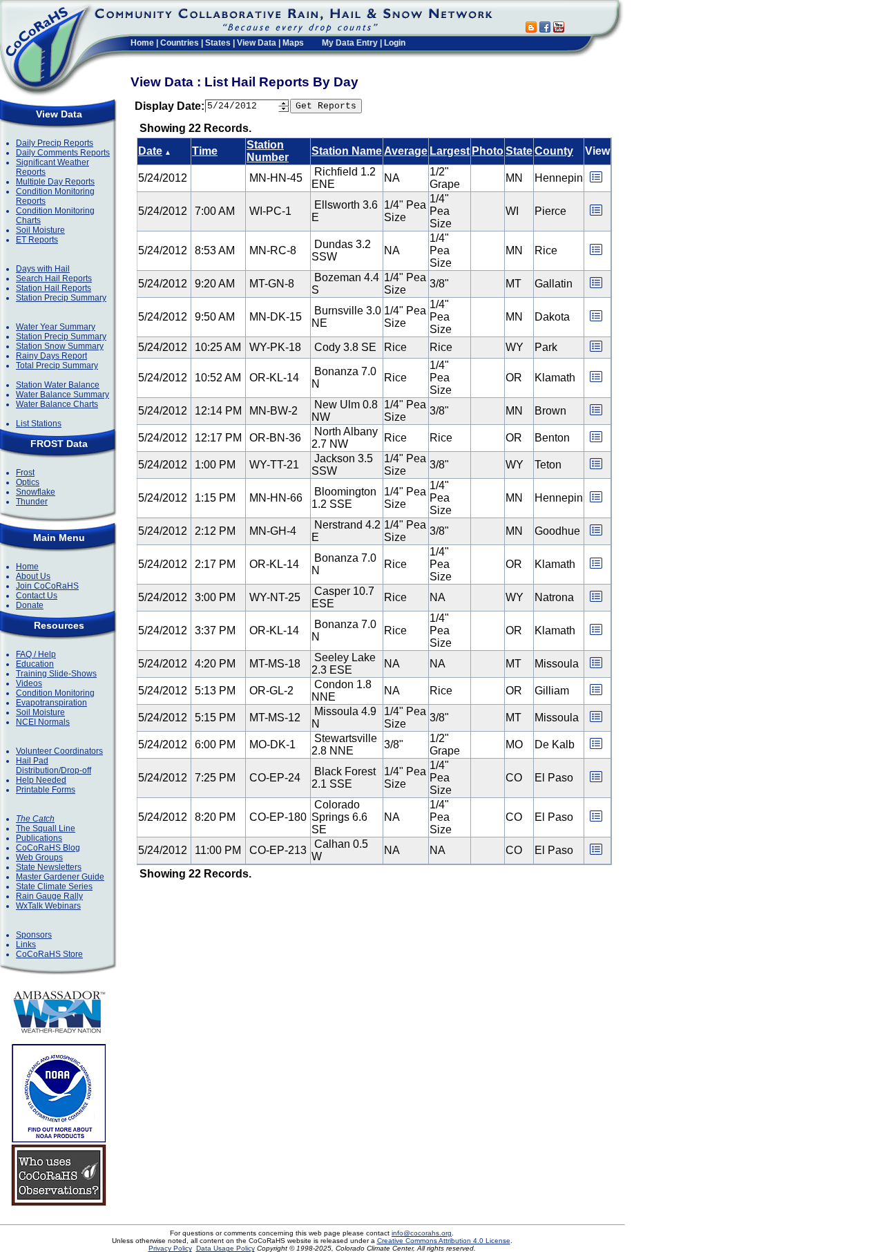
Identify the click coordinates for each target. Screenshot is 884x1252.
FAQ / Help (36, 654)
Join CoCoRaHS (47, 586)
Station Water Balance (57, 385)
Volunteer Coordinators (59, 751)
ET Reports (37, 240)
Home (142, 43)
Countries (179, 43)
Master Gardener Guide (60, 877)
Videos (29, 683)
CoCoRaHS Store (49, 954)
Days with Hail (43, 269)
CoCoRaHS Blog (48, 848)
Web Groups (39, 857)
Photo (487, 151)
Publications (39, 838)
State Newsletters (48, 867)
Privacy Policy (170, 1248)
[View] (596, 181)
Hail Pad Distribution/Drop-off (53, 765)
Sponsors (34, 935)
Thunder (32, 501)
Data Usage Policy (225, 1248)
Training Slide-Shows (56, 674)
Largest (450, 151)
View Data (256, 43)
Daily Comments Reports (63, 153)
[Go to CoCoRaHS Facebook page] (544, 29)
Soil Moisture (40, 230)
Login (394, 43)
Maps (293, 43)
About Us (33, 576)
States (218, 43)
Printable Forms (45, 790)
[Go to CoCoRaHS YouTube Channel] (558, 29)
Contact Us (36, 595)
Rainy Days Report (51, 356)
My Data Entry (350, 43)
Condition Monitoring (55, 693)
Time (205, 151)
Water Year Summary (55, 327)
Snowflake (35, 492)
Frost (25, 472)
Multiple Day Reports (55, 182)
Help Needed (41, 780)
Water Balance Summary (62, 394)
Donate (30, 605)
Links (26, 944)
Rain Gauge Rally (49, 896)
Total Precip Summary (57, 365)
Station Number (268, 151)
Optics (27, 482)
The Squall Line (45, 828)
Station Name (346, 151)
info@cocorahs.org (422, 1233)
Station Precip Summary (61, 298)
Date (150, 151)
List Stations (38, 423)
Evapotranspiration (51, 703)
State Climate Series (54, 886)
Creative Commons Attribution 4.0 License (443, 1240)
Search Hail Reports (54, 278)
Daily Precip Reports (54, 143)
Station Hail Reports (53, 288)
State (519, 151)
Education (35, 664)
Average (405, 151)
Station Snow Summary (60, 346)
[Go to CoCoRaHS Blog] (531, 29)
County (554, 151)
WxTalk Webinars (48, 906)
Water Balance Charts (57, 404)
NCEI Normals (43, 722)
